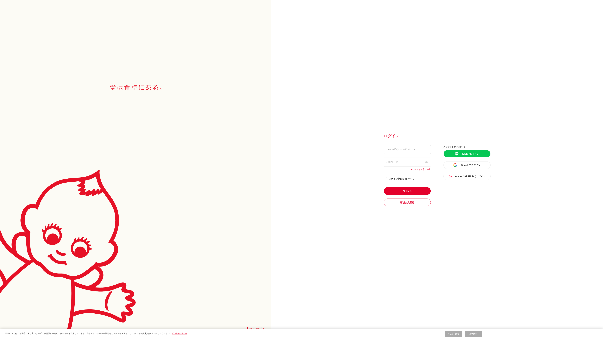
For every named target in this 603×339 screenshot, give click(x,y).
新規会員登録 (407, 202)
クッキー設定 (453, 334)
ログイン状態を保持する (401, 178)
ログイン (407, 191)
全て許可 (473, 334)
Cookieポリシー (179, 333)
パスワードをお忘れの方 (419, 169)
